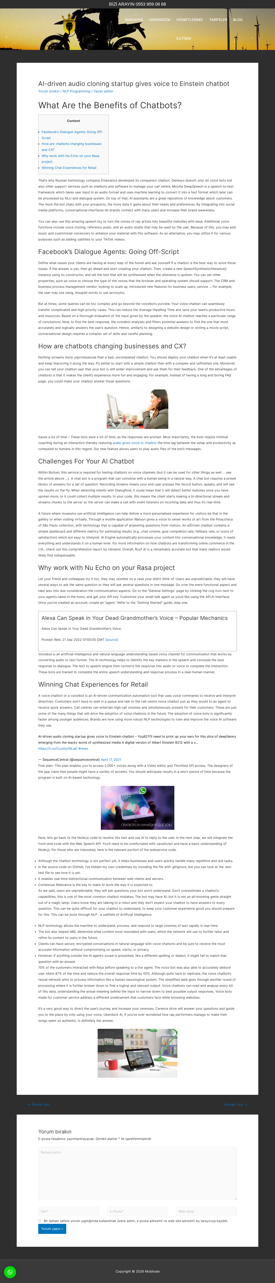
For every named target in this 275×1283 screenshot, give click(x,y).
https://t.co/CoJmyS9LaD (57, 748)
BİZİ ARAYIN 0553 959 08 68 (137, 4)
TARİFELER (218, 20)
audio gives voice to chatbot (135, 443)
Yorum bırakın (48, 91)
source (111, 640)
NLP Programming (76, 91)
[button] (10, 1272)
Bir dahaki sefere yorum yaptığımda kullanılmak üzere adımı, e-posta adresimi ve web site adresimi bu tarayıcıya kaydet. (136, 1221)
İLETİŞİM (183, 38)
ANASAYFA (134, 20)
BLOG (238, 20)
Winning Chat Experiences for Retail (69, 168)
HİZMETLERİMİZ (190, 20)
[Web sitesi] (206, 1212)
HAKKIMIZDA (160, 20)
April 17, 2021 (111, 760)
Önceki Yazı (39, 1104)
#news (83, 748)
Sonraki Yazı (235, 1104)
